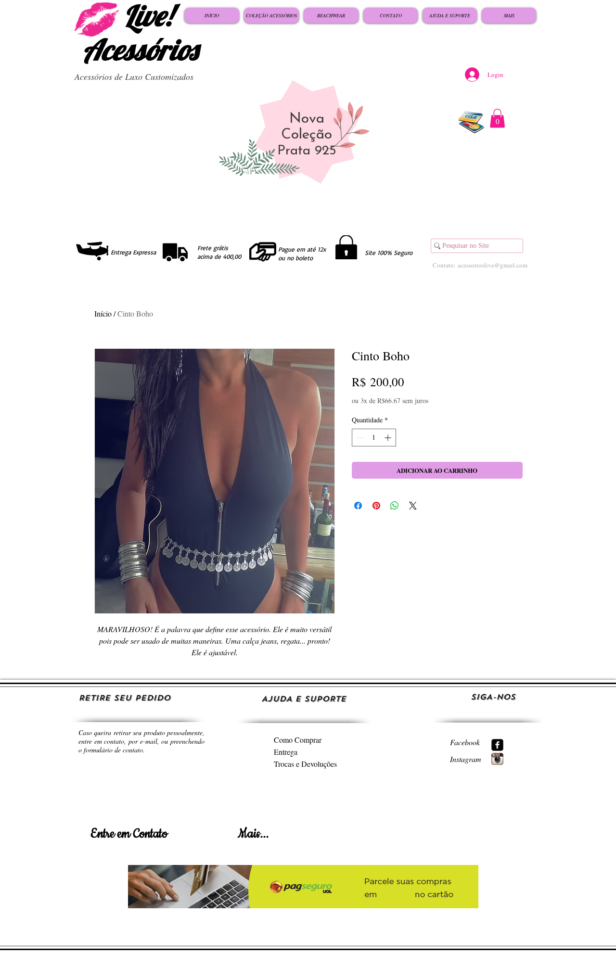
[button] (497, 118)
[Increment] (389, 437)
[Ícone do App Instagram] (497, 759)
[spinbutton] (374, 437)
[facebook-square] (497, 745)
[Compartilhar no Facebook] (358, 505)
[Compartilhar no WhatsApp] (394, 505)
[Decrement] (359, 437)
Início (103, 313)
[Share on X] (413, 505)
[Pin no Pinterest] (376, 505)
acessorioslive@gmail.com (492, 265)
